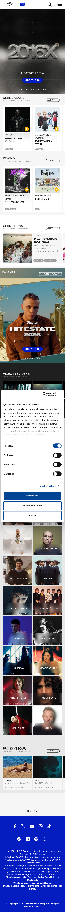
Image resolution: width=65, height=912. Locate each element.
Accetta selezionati (32, 505)
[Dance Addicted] (32, 358)
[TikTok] (49, 826)
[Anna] (41, 89)
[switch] (57, 455)
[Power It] (27, 358)
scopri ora (32, 80)
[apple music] (27, 839)
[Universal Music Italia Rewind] (44, 839)
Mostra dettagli (48, 486)
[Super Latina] (37, 358)
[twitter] (23, 826)
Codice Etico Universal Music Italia (43, 879)
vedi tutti (52, 100)
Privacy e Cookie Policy (14, 885)
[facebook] (14, 826)
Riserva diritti (33, 885)
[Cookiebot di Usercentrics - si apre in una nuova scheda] (43, 394)
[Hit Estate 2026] (25, 358)
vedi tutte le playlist (49, 274)
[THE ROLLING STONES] (43, 89)
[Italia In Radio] (35, 358)
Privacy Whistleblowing (41, 882)
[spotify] (19, 839)
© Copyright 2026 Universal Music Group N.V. (28, 903)
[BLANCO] (33, 89)
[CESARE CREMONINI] (45, 89)
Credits (37, 906)
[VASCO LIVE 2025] (36, 89)
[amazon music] (36, 839)
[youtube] (32, 826)
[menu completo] (60, 4)
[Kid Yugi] (28, 89)
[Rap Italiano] (30, 358)
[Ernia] (31, 89)
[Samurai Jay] (21, 89)
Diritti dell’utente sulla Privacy (45, 887)
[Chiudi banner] (60, 394)
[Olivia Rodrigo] (19, 89)
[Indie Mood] (39, 358)
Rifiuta (32, 515)
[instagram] (40, 826)
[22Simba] (26, 89)
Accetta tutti (32, 495)
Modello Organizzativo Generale (21, 877)
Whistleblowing (20, 882)
